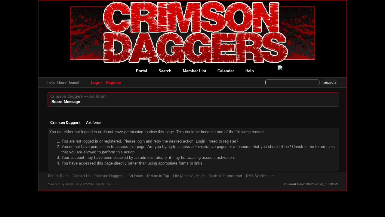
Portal (141, 71)
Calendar (225, 71)
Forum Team (58, 176)
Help (249, 71)
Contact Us (81, 176)
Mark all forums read (225, 176)
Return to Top (158, 176)
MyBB (70, 184)
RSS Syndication (260, 176)
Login (96, 82)
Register (113, 82)
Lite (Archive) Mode (189, 176)
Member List (194, 71)
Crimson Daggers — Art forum (78, 96)
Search (165, 71)
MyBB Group (106, 184)
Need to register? (223, 141)
